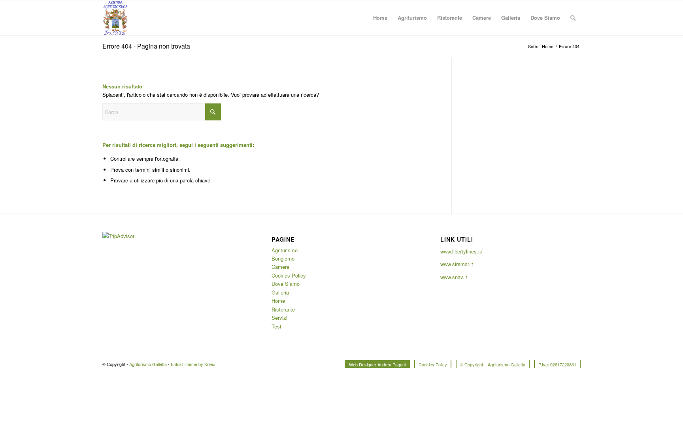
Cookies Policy (289, 275)
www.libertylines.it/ (461, 251)
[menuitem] (380, 17)
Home (278, 300)
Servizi (279, 317)
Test (276, 326)
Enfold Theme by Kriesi (193, 364)
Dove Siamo (286, 283)
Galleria (280, 292)
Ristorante (283, 309)
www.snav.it (453, 277)
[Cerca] (573, 17)
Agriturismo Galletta (148, 364)
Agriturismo (285, 250)
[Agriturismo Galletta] (115, 17)
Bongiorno (283, 258)
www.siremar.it (456, 264)
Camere (280, 266)
